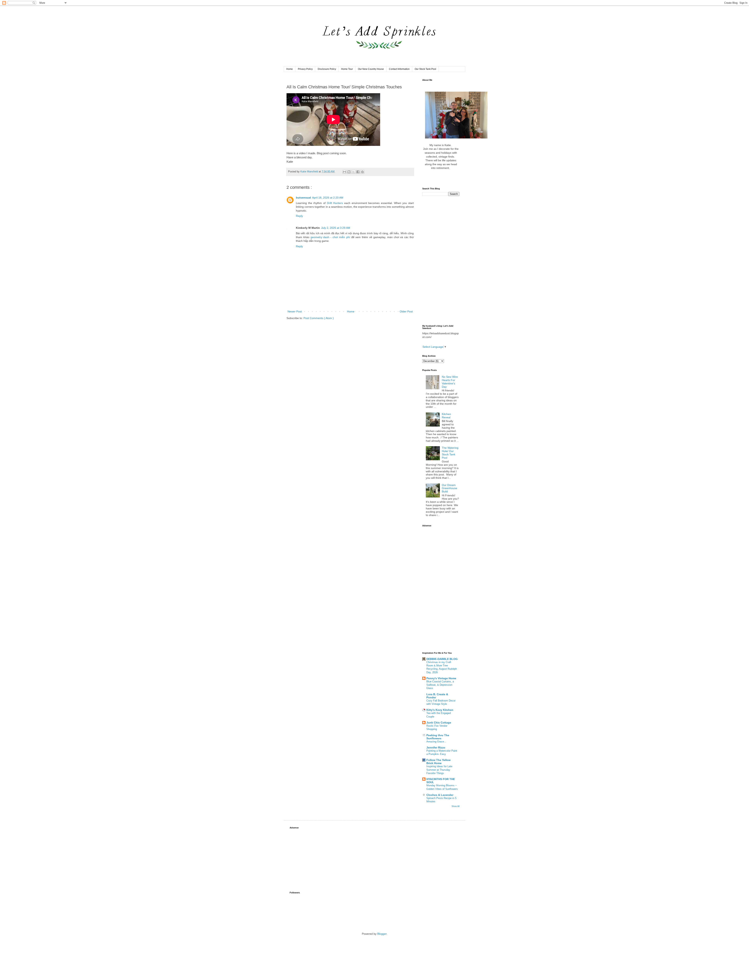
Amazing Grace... (436, 741)
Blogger (382, 933)
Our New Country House (371, 69)
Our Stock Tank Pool (425, 69)
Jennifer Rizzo (435, 747)
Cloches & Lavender (439, 794)
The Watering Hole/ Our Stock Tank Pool (450, 452)
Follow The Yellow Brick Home (438, 761)
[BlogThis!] (349, 172)
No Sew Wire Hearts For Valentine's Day (450, 381)
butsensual (303, 197)
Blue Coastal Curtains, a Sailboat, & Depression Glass (440, 685)
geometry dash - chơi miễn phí (330, 237)
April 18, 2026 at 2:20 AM (327, 197)
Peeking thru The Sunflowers (437, 737)
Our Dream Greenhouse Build (449, 488)
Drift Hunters (335, 203)
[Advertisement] (440, 260)
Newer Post (295, 311)
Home (289, 69)
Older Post (406, 311)
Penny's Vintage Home (441, 678)
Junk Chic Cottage (438, 722)
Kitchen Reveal (446, 415)
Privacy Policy (305, 69)
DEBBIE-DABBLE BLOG (442, 659)
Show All (455, 806)
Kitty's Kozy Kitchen (439, 709)
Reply (299, 215)
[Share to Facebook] (358, 172)
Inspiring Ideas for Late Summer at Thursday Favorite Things (439, 770)
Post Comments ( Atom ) (319, 318)
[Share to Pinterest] (362, 172)
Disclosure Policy (327, 69)
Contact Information (399, 69)
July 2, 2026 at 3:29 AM (335, 227)
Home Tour (347, 69)
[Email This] (344, 172)
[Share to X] (353, 172)
